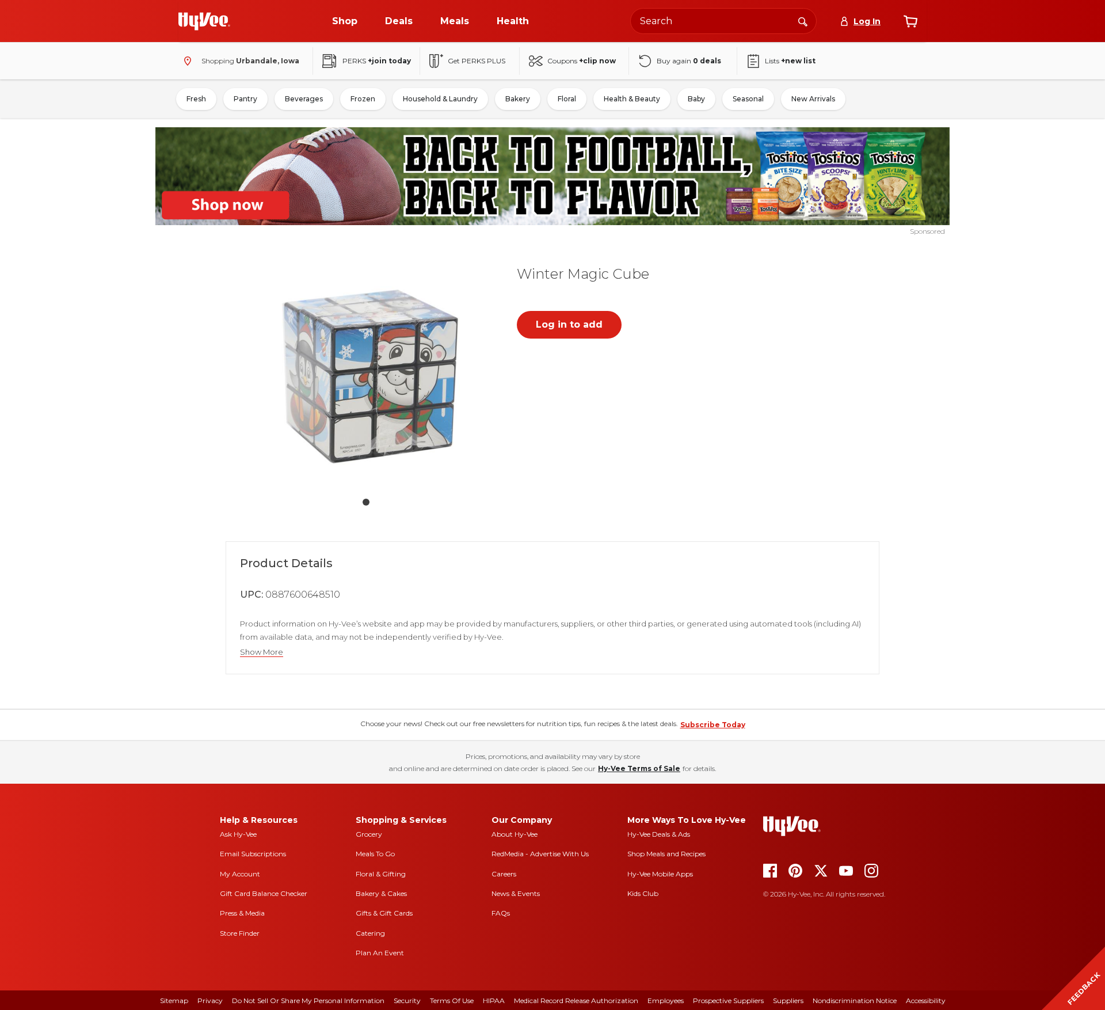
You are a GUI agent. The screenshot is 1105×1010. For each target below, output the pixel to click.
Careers (503, 873)
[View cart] (910, 21)
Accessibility (926, 1000)
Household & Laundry (440, 98)
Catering (370, 933)
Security (407, 1000)
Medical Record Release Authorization (576, 1000)
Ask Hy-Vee (238, 834)
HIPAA (494, 1000)
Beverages (304, 98)
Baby (696, 98)
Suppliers (788, 1000)
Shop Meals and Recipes (666, 853)
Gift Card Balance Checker (263, 893)
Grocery (369, 834)
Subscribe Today (712, 724)
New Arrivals (813, 98)
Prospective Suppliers (728, 1000)
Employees (665, 1000)
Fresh (196, 98)
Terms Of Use (452, 1000)
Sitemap (174, 1000)
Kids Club (642, 893)
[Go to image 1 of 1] (366, 502)
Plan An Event (380, 952)
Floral (567, 98)
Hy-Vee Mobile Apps (660, 873)
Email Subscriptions (253, 853)
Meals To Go (375, 853)
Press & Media (242, 913)
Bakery (517, 98)
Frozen (362, 98)
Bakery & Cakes (381, 893)
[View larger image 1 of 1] (366, 371)
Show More (261, 652)
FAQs (500, 913)
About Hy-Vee (514, 834)
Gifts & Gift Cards (384, 913)
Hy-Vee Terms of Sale (639, 768)
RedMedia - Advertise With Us (540, 853)
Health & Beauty (632, 98)
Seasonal (748, 98)
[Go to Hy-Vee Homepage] (204, 21)
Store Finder (240, 933)
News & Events (515, 893)
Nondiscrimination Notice (855, 1000)
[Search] (803, 21)
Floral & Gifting (381, 873)
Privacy (210, 1000)
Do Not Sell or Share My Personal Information (308, 1000)
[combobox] (723, 21)
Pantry (245, 98)
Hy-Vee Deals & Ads (658, 834)
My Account (240, 873)
